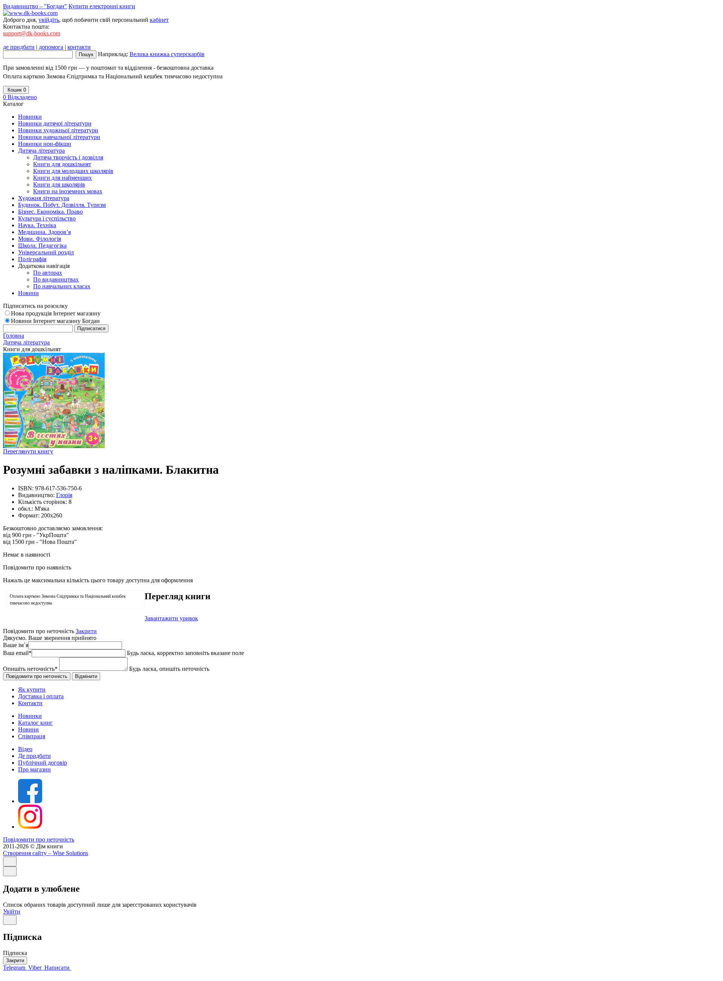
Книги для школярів (59, 184)
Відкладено (20, 97)
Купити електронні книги (102, 6)
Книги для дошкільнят (62, 164)
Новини (28, 729)
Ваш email (17, 653)
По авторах (47, 272)
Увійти (11, 911)
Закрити (86, 631)
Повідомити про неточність (38, 839)
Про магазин (34, 769)
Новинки (30, 716)
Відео (25, 749)
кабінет (159, 20)
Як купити (32, 689)
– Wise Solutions (45, 853)
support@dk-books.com (31, 33)
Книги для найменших (62, 177)
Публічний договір (42, 762)
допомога (51, 47)
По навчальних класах (61, 286)
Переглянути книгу (28, 451)
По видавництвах (56, 279)
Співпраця (31, 736)
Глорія (64, 495)
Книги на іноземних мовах (67, 191)
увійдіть (48, 20)
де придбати (19, 47)
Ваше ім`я (15, 645)
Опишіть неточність (30, 669)
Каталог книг (35, 722)
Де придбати (34, 756)
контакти (79, 47)
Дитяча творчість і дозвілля (68, 157)
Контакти (30, 703)
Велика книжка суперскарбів (167, 54)
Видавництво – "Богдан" (35, 6)
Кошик (16, 90)
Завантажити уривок (171, 618)
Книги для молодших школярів (73, 171)
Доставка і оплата (41, 696)
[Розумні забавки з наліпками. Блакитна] (54, 446)
